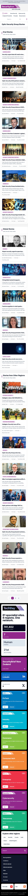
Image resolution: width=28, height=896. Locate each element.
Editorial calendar (7, 864)
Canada (16, 837)
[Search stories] (25, 850)
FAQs (4, 870)
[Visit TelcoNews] (10, 813)
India (22, 837)
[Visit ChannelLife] (10, 713)
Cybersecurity (22, 13)
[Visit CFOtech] (10, 693)
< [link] (9, 598)
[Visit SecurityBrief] (10, 793)
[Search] (20, 19)
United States (7, 844)
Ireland (5, 840)
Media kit (12, 707)
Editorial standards (7, 867)
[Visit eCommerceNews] (10, 733)
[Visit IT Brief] (10, 773)
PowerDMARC (21, 894)
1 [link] (12, 598)
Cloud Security (13, 13)
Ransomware (22, 15)
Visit (4, 707)
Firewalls (15, 15)
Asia (5, 837)
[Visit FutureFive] (10, 753)
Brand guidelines (7, 857)
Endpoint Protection (7, 15)
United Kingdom (13, 840)
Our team (5, 876)
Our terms (5, 880)
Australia (10, 837)
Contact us (5, 860)
